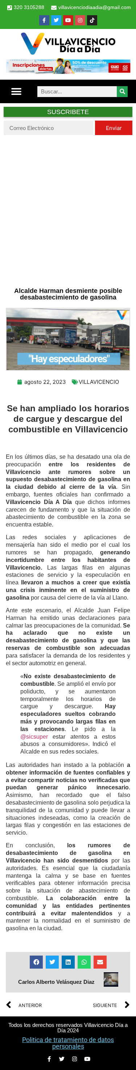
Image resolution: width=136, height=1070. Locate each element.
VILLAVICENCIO (99, 381)
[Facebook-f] (44, 20)
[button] (16, 91)
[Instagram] (80, 20)
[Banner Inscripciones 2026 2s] (68, 71)
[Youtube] (68, 20)
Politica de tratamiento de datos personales (68, 1043)
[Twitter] (56, 20)
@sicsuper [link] (34, 737)
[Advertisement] (68, 210)
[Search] (122, 91)
